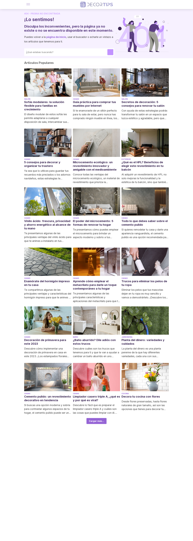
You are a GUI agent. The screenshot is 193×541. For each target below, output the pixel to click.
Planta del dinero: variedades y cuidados (143, 341)
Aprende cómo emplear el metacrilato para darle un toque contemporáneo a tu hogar (95, 285)
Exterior (126, 159)
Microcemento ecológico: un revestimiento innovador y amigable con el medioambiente (95, 166)
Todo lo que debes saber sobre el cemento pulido (145, 222)
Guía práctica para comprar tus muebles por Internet (94, 103)
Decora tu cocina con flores (141, 396)
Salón (27, 99)
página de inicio (56, 36)
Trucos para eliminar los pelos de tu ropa (144, 283)
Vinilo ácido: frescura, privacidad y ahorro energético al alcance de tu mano (47, 224)
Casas (76, 99)
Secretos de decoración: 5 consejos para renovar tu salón (143, 103)
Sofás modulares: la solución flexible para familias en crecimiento (44, 105)
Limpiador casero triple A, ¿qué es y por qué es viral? (96, 398)
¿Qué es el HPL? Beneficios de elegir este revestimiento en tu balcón (142, 166)
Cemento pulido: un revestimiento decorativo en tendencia (47, 398)
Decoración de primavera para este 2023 (45, 341)
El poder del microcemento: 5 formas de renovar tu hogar (93, 222)
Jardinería (127, 337)
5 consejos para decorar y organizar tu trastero (42, 164)
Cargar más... (96, 421)
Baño (75, 337)
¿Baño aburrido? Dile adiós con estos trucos (94, 341)
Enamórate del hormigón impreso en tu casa (47, 283)
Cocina (125, 393)
